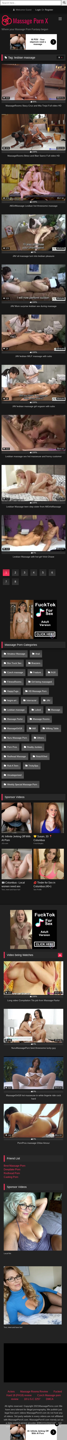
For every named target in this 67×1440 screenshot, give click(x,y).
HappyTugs (12, 691)
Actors (11, 1391)
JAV (48, 700)
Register (49, 9)
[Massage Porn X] (27, 21)
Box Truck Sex (14, 663)
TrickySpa (33, 765)
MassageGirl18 (14, 728)
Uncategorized (14, 775)
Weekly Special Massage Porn (22, 784)
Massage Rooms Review (34, 1391)
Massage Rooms (41, 719)
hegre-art (11, 700)
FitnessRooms (14, 681)
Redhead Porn (12, 1173)
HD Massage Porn (38, 691)
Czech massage (15, 672)
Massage (55, 709)
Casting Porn (11, 1177)
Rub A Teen (12, 765)
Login (38, 9)
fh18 (53, 672)
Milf (34, 728)
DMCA (49, 1399)
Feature (37, 672)
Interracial (31, 700)
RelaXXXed (41, 756)
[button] (64, 3)
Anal (37, 653)
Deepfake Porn (12, 1169)
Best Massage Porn (14, 1165)
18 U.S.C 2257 (32, 1399)
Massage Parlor (15, 719)
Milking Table (52, 728)
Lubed (38, 709)
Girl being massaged (41, 681)
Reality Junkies (34, 747)
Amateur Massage (16, 653)
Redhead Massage (16, 756)
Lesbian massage (16, 709)
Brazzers (35, 663)
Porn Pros (12, 747)
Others (40, 738)
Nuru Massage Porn (17, 738)
